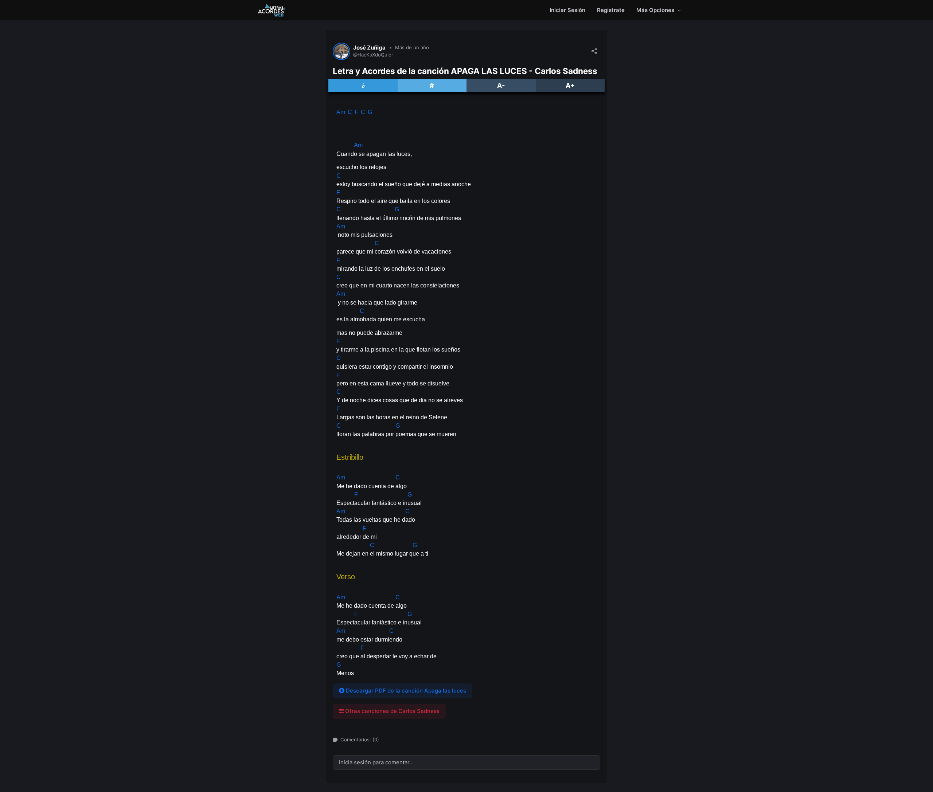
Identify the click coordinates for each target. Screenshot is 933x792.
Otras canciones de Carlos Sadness (392, 710)
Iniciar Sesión (567, 10)
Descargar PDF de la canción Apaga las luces (405, 690)
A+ (570, 85)
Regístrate (611, 10)
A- (501, 85)
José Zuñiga (369, 47)
